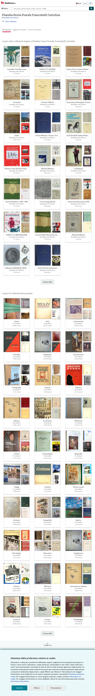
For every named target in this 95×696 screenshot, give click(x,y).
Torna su (47, 645)
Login (85, 3)
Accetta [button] (19, 688)
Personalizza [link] (56, 688)
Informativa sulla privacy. (20, 681)
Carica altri (47, 282)
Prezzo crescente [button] (34, 30)
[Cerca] (91, 8)
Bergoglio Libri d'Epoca (10, 17)
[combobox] (50, 8)
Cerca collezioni (9, 21)
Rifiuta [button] (36, 688)
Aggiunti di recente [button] (20, 30)
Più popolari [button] (6, 30)
